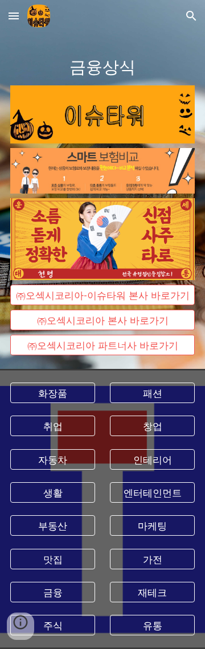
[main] (102, 65)
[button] (13, 15)
